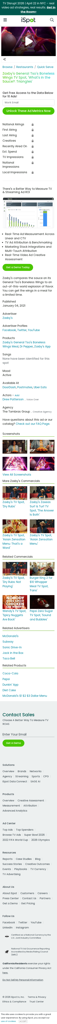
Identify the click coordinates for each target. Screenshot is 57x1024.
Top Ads (8, 830)
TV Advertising (11, 874)
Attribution (30, 805)
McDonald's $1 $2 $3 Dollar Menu (25, 696)
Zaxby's (8, 318)
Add (17, 395)
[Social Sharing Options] (4, 59)
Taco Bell (9, 658)
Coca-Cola (10, 673)
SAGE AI (35, 781)
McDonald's (11, 636)
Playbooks (20, 869)
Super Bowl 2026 (34, 835)
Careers (43, 893)
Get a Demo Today (18, 267)
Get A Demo (13, 743)
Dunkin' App (10, 685)
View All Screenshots (17, 475)
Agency (7, 776)
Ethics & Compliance (14, 1001)
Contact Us (29, 898)
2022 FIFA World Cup (15, 840)
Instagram (22, 927)
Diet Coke (9, 690)
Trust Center (36, 1001)
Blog (37, 859)
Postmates (24, 387)
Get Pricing (28, 903)
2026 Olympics (40, 840)
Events (7, 869)
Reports (8, 859)
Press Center (11, 898)
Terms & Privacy (37, 997)
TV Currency (38, 869)
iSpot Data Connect (15, 781)
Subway (8, 642)
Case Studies (24, 859)
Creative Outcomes (37, 864)
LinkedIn (8, 927)
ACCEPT (23, 1021)
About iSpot (10, 893)
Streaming (21, 776)
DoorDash (9, 387)
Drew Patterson (13, 399)
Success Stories (12, 864)
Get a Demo (10, 903)
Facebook (9, 330)
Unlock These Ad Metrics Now (28, 111)
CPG (46, 776)
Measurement (11, 805)
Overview (8, 771)
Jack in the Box (13, 653)
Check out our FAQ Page (32, 424)
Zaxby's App (42, 346)
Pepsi (6, 679)
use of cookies (8, 1021)
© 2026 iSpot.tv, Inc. (14, 997)
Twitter (22, 330)
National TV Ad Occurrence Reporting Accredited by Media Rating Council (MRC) (30, 951)
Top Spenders (24, 830)
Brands (22, 771)
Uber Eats (40, 387)
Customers (27, 893)
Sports (36, 776)
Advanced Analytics (15, 810)
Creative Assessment (31, 800)
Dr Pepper (26, 346)
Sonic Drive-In (12, 647)
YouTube (34, 330)
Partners (45, 898)
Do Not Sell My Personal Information (23, 979)
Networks (35, 771)
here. (5, 972)
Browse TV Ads (12, 835)
